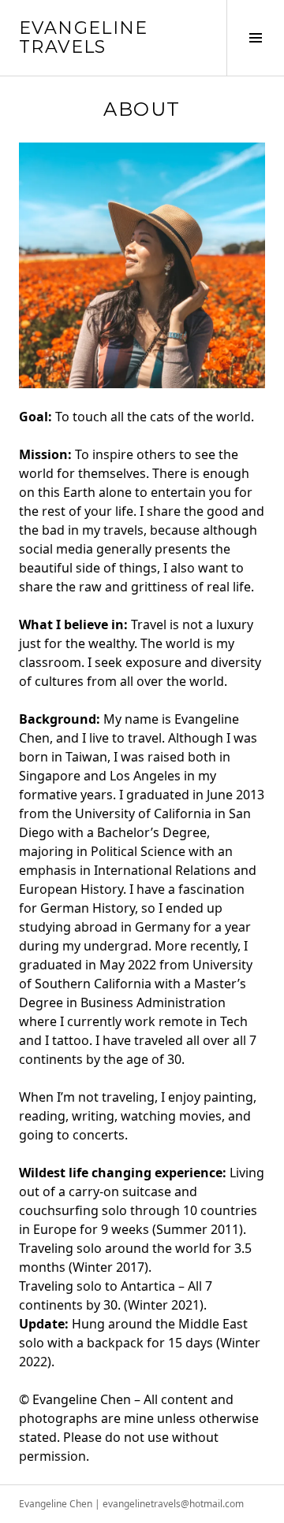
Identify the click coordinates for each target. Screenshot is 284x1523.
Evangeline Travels (83, 37)
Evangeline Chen (55, 1503)
